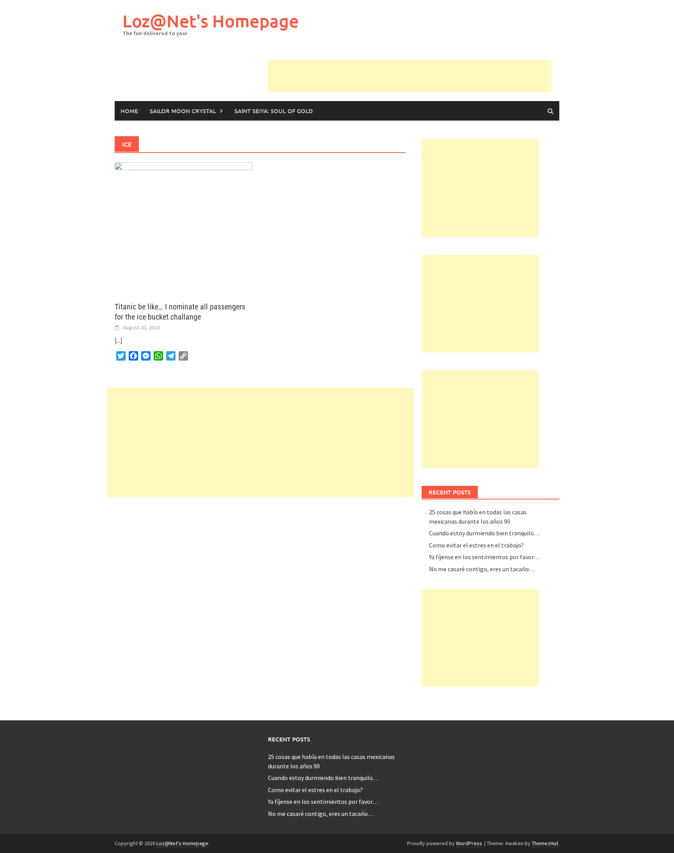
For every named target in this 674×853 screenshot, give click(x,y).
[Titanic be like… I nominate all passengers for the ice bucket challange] (183, 227)
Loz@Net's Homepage (210, 21)
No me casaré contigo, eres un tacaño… (482, 569)
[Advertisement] (410, 77)
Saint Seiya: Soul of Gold (273, 111)
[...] (118, 340)
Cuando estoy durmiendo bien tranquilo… (484, 533)
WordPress (469, 843)
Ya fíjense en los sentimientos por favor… (484, 557)
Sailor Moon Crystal (183, 111)
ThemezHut (545, 843)
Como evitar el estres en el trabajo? (476, 545)
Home (129, 111)
